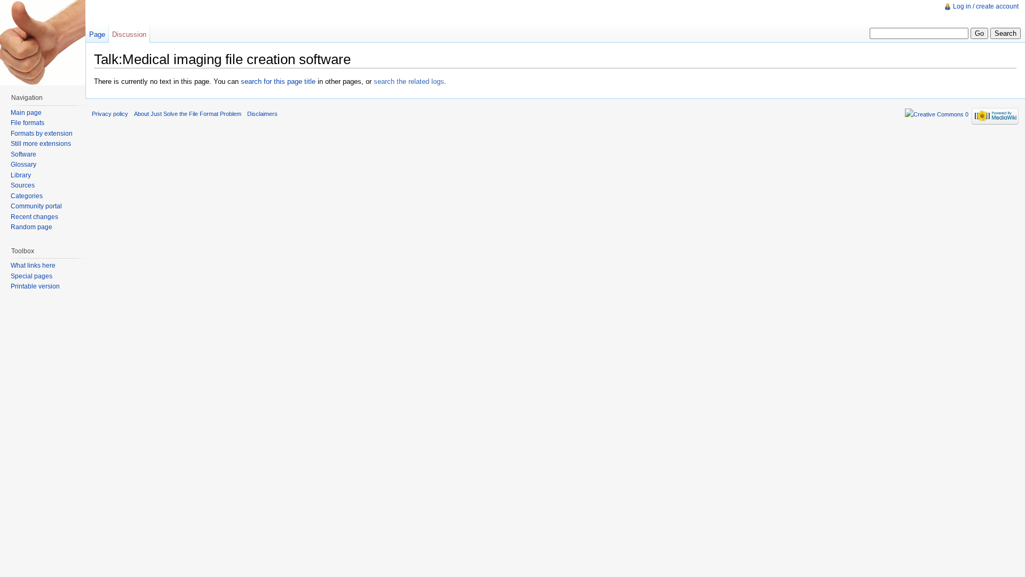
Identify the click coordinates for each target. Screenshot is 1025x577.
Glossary (23, 164)
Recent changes (34, 217)
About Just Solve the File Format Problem (187, 114)
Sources (23, 185)
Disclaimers (262, 114)
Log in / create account (986, 6)
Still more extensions (41, 143)
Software (23, 154)
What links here (33, 265)
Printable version (35, 286)
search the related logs (409, 81)
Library (21, 175)
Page (97, 34)
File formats (27, 123)
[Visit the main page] (42, 42)
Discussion (129, 34)
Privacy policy (110, 114)
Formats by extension (42, 133)
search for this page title (278, 81)
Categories (27, 196)
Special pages (31, 276)
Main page (26, 112)
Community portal (36, 206)
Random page (31, 227)
